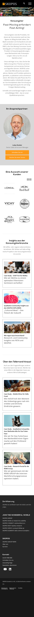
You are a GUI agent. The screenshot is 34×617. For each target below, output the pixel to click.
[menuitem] (25, 3)
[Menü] (29, 3)
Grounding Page (7, 563)
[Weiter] (30, 179)
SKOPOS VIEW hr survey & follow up (13, 528)
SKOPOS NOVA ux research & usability (14, 521)
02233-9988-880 (7, 558)
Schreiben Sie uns (8, 560)
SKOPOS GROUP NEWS (9, 542)
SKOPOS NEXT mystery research (12, 526)
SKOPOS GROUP (7, 518)
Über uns (5, 544)
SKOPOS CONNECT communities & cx (14, 523)
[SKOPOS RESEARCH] (12, 3)
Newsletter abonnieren (10, 565)
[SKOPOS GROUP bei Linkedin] (10, 569)
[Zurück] (28, 179)
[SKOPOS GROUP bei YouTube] (5, 569)
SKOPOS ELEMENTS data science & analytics (16, 530)
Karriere (5, 546)
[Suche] (23, 3)
